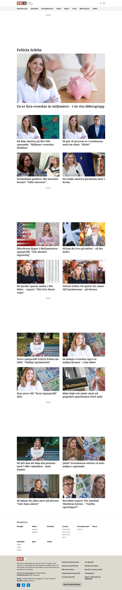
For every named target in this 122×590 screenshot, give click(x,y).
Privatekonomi (47, 9)
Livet (74, 9)
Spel (34, 542)
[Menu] (104, 3)
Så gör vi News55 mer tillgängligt (93, 578)
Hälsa (59, 9)
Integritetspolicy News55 (71, 573)
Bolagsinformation (91, 566)
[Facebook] (18, 585)
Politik (19, 547)
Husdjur (20, 526)
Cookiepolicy (89, 573)
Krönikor (50, 526)
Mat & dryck (84, 9)
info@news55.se (28, 581)
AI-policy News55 (68, 577)
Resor (66, 9)
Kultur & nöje (66, 532)
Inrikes (19, 544)
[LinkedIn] (28, 585)
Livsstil (65, 526)
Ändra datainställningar (71, 584)
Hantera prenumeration (70, 562)
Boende (79, 529)
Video (95, 9)
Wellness (35, 532)
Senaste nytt (22, 9)
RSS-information (68, 569)
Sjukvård (35, 529)
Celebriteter (66, 529)
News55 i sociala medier (93, 569)
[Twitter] (23, 585)
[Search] (101, 3)
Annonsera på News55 (70, 566)
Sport (64, 537)
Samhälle (34, 9)
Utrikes (19, 550)
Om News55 (89, 562)
